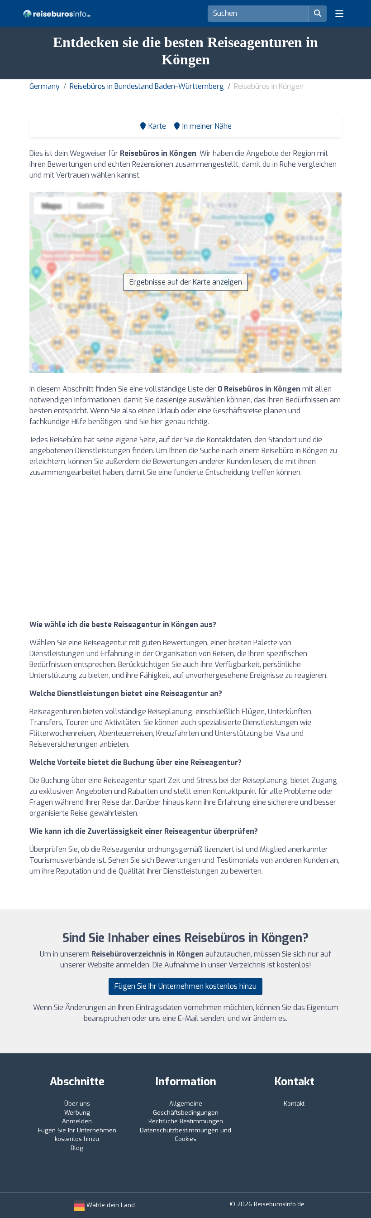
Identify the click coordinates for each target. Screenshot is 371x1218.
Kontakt (294, 1103)
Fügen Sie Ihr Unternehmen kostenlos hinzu (185, 986)
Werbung (77, 1112)
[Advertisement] (185, 548)
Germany (44, 86)
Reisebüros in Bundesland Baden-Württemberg (147, 86)
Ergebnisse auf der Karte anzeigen (185, 282)
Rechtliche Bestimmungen (185, 1121)
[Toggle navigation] (339, 14)
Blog (77, 1148)
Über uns (77, 1103)
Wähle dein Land (110, 1205)
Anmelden (77, 1121)
